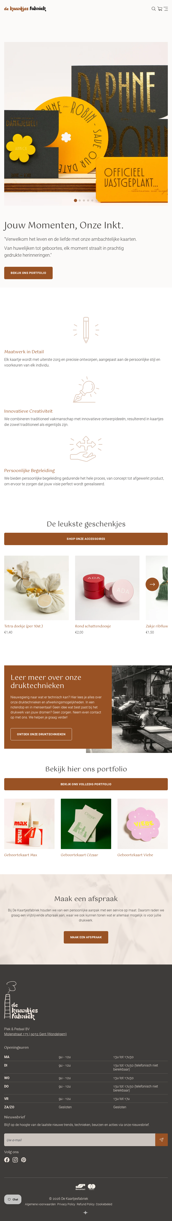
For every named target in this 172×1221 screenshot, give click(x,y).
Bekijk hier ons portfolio (86, 769)
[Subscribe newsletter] (161, 1139)
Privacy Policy (66, 1204)
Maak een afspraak (86, 937)
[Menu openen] (166, 9)
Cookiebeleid (104, 1204)
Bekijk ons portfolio (28, 273)
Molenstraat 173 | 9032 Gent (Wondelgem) (35, 1034)
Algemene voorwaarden (40, 1204)
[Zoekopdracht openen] (153, 9)
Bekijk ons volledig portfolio (86, 784)
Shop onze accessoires (86, 539)
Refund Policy (86, 1204)
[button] (75, 200)
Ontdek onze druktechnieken (41, 734)
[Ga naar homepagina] (25, 8)
